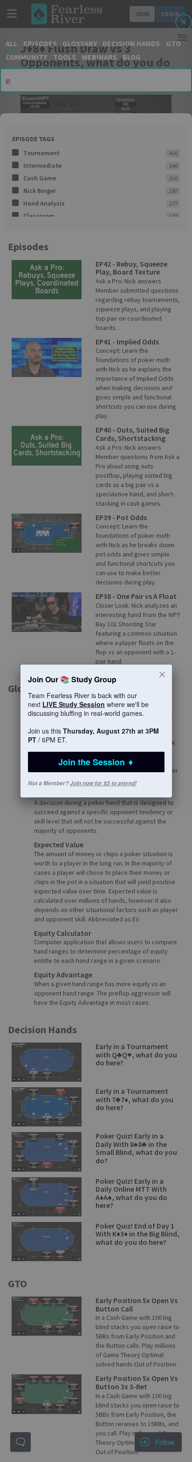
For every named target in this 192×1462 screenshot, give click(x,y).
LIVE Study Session (73, 704)
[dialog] (96, 731)
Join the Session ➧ (96, 762)
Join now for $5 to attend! (103, 783)
